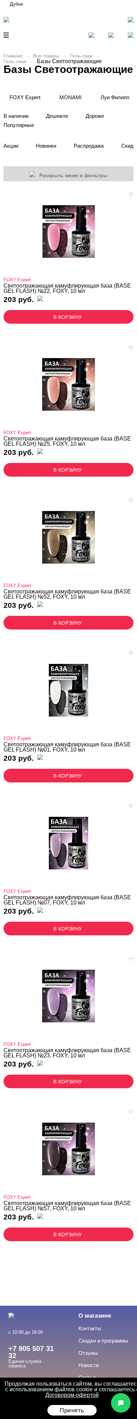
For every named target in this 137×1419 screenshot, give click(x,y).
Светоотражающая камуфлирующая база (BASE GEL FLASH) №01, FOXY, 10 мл (67, 747)
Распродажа (89, 146)
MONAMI (70, 97)
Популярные (19, 125)
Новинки (46, 146)
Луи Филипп (114, 97)
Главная (13, 56)
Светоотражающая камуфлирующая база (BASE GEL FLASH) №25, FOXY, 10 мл (67, 441)
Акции (11, 146)
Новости (88, 1365)
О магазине (94, 1316)
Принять (72, 1410)
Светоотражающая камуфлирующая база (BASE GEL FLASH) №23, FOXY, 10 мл (67, 1053)
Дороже (95, 116)
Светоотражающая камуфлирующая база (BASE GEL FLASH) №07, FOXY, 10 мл (67, 900)
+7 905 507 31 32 (31, 1352)
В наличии (16, 116)
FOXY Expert (24, 97)
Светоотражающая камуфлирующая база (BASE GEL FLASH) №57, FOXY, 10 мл (67, 1206)
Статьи (87, 1377)
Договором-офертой (72, 1395)
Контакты (89, 1328)
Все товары (46, 56)
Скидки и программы (103, 1340)
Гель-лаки (81, 56)
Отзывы (88, 1353)
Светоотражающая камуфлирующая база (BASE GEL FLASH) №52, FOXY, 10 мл (67, 594)
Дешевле (57, 116)
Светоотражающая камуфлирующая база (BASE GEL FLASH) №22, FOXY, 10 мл (67, 288)
